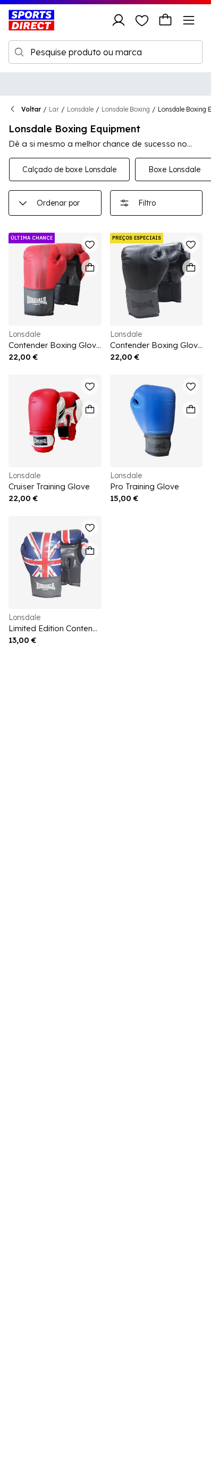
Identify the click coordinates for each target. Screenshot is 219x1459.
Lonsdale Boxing (126, 109)
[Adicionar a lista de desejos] (90, 244)
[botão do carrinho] (165, 20)
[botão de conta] (118, 20)
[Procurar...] (19, 52)
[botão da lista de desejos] (142, 20)
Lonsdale (80, 109)
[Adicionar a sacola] (90, 267)
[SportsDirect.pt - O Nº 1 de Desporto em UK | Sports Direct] (31, 20)
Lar (54, 109)
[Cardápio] (188, 20)
